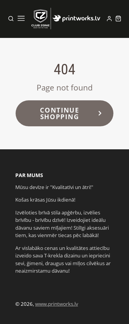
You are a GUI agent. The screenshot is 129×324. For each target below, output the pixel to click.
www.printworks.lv (56, 303)
